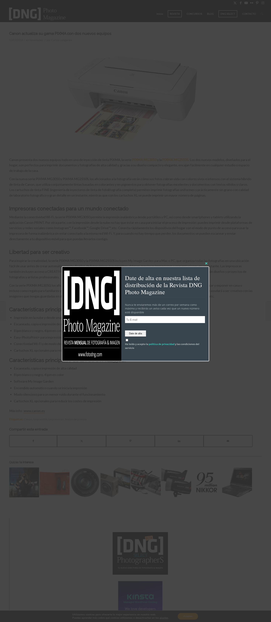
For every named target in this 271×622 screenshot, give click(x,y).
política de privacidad (161, 344)
